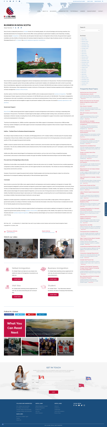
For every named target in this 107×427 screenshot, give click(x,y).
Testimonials (57, 409)
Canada (26, 31)
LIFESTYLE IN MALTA (12, 231)
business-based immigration (21, 212)
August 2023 (85, 67)
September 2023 (85, 65)
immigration (15, 36)
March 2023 (84, 76)
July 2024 (84, 50)
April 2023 (84, 74)
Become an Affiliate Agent (22, 416)
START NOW (17, 279)
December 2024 (85, 45)
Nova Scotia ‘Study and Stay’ (87, 185)
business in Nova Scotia (21, 89)
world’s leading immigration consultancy (34, 40)
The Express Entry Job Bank (87, 139)
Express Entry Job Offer (86, 225)
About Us (56, 406)
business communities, (31, 210)
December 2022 (85, 79)
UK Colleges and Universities (22, 407)
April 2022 (84, 84)
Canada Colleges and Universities (23, 409)
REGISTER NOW (98, 1)
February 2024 (85, 57)
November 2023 (85, 62)
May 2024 (84, 51)
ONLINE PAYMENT (91, 11)
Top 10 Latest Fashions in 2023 (48, 231)
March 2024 (84, 55)
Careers (18, 418)
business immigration (60, 94)
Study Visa (18, 420)
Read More (83, 98)
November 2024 (85, 46)
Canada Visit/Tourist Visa (86, 259)
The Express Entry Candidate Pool (89, 231)
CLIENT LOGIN (90, 1)
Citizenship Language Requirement (89, 253)
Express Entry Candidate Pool (88, 145)
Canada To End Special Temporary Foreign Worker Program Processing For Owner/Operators (89, 268)
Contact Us (57, 407)
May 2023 (84, 72)
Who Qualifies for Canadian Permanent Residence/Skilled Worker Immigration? (90, 123)
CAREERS (82, 11)
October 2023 (85, 64)
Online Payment (39, 413)
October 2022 (85, 83)
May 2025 (84, 38)
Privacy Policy (57, 413)
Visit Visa (37, 411)
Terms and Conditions (59, 411)
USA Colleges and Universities (23, 406)
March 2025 (84, 39)
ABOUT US (45, 11)
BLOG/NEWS (53, 11)
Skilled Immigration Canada (41, 406)
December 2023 (85, 60)
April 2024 (84, 53)
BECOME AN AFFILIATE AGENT (79, 1)
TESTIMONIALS (74, 11)
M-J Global (18, 40)
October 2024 (85, 48)
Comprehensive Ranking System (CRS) (90, 246)
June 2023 (84, 70)
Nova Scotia (7, 111)
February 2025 (85, 41)
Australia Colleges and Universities (24, 411)
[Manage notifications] (3, 424)
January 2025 (85, 43)
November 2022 (85, 81)
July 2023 (84, 69)
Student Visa (38, 409)
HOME (38, 11)
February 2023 (85, 77)
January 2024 (85, 58)
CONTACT (100, 11)
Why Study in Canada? (86, 106)
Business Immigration (40, 407)
